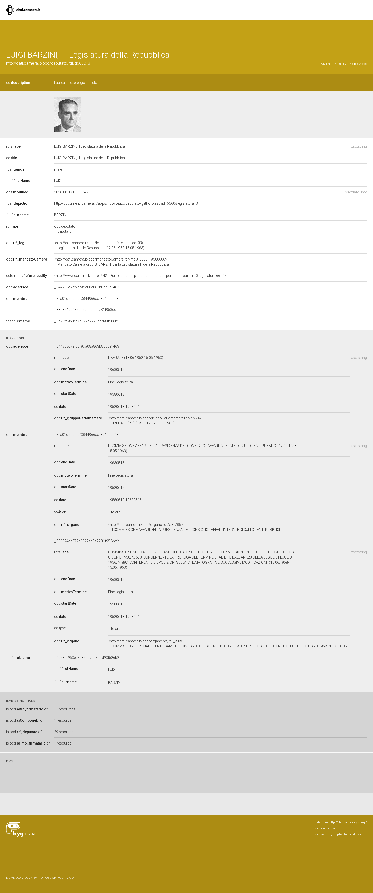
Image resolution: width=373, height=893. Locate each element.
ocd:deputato (64, 228)
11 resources (64, 709)
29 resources (64, 732)
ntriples (338, 834)
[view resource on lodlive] (364, 32)
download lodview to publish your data (40, 877)
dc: (18, 83)
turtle (347, 834)
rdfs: (14, 146)
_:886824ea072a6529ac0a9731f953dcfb (87, 310)
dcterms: (26, 276)
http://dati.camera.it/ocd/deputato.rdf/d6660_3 (48, 63)
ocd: (15, 243)
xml (328, 834)
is (27, 709)
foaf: (16, 169)
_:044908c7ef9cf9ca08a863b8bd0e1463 (86, 287)
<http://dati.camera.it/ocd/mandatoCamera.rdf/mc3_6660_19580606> (111, 261)
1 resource (62, 720)
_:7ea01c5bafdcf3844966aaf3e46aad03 (86, 298)
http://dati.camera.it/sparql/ (348, 822)
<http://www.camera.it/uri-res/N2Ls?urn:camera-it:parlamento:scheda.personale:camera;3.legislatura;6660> (140, 276)
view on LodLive (325, 828)
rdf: (12, 226)
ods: (17, 192)
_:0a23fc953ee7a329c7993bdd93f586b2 (86, 321)
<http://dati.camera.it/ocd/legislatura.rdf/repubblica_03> (99, 245)
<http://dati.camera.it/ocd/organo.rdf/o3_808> (229, 643)
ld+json (357, 834)
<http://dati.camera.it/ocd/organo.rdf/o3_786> (194, 527)
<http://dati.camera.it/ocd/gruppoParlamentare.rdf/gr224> (155, 420)
